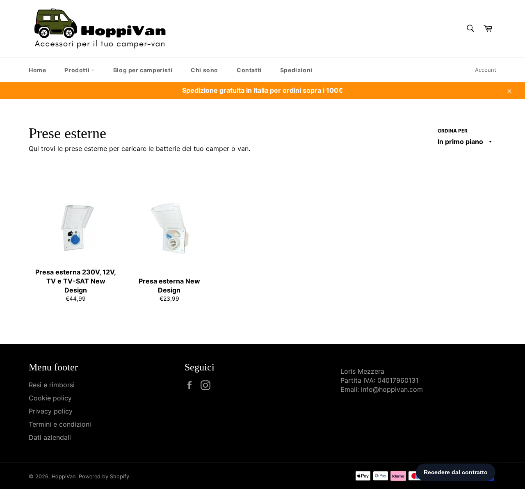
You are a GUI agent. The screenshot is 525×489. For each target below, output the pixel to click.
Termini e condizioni (60, 424)
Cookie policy (50, 398)
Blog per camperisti (142, 69)
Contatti (249, 69)
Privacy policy (51, 411)
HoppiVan (63, 476)
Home (37, 69)
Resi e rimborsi (52, 385)
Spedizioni (296, 69)
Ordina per (453, 131)
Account (485, 69)
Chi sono (204, 69)
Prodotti (77, 69)
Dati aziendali (50, 437)
